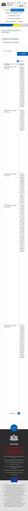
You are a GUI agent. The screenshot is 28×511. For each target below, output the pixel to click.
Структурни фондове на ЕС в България (14, 460)
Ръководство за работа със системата (14, 470)
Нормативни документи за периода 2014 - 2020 (14, 457)
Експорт (21, 61)
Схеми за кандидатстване (14, 13)
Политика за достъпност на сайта (14, 472)
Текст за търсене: (8, 51)
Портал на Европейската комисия (14, 462)
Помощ (20, 21)
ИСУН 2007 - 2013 (14, 464)
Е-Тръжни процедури (14, 18)
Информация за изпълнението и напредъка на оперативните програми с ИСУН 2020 (14, 453)
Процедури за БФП (17, 10)
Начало (7, 10)
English (25, 2)
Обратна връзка (11, 21)
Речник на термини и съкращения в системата (14, 467)
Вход (21, 6)
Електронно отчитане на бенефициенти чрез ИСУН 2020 (14, 448)
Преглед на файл (14, 16)
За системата (14, 474)
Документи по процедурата (10, 39)
